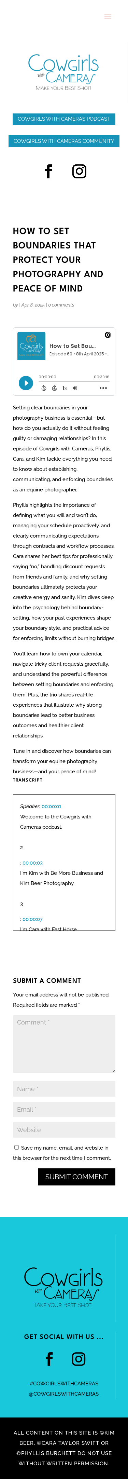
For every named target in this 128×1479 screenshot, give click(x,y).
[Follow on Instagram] (80, 172)
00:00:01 (51, 806)
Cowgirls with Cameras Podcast (64, 119)
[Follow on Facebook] (49, 172)
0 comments (61, 305)
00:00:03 (33, 863)
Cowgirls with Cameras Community (64, 141)
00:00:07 (33, 919)
